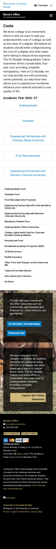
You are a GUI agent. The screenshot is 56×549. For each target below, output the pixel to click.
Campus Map (36, 512)
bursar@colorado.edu (15, 424)
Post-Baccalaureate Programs (20, 200)
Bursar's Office (11, 14)
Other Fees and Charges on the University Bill (26, 263)
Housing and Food (14, 240)
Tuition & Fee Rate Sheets (18, 270)
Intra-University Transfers (18, 276)
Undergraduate (28, 105)
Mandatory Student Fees (17, 221)
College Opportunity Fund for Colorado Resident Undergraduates (25, 233)
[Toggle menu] (51, 15)
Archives (9, 281)
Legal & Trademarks (20, 512)
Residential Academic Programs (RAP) (24, 246)
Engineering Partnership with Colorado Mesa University (28, 206)
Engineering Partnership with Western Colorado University (24, 214)
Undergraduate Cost (15, 189)
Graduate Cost (12, 194)
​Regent (19, 454)
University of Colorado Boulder (17, 505)
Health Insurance (13, 257)
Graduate (28, 120)
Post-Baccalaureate (28, 155)
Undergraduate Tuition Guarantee (22, 227)
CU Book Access (13, 251)
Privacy (6, 512)
